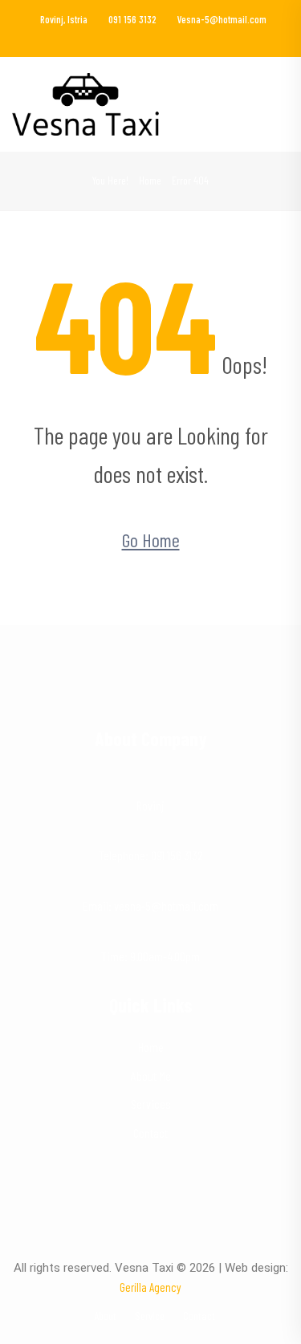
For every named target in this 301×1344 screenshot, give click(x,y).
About (105, 1315)
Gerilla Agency (150, 1287)
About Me (151, 1075)
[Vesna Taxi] (85, 102)
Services (151, 1103)
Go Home (151, 539)
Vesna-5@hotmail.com (221, 19)
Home (150, 180)
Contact (150, 1132)
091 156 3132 (132, 19)
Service (150, 1315)
